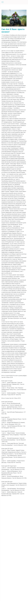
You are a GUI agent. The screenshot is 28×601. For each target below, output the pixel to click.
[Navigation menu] (2, 2)
